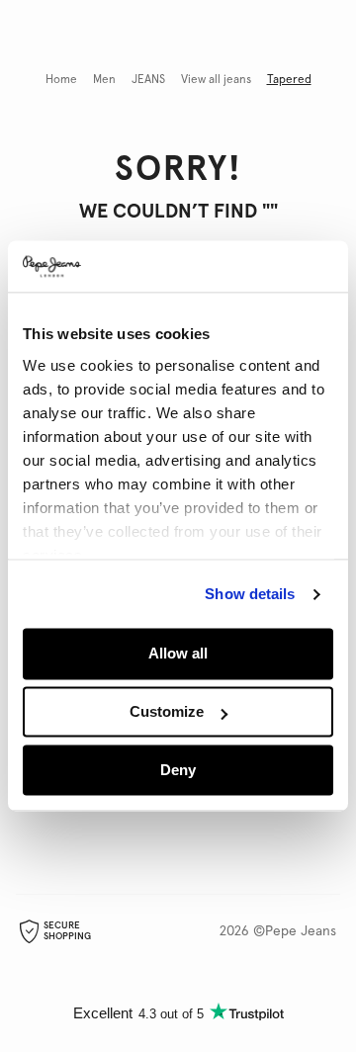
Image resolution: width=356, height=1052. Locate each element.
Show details (250, 593)
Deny (178, 769)
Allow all (178, 654)
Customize (167, 712)
